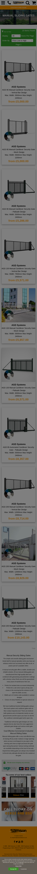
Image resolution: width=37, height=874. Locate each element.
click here (21, 862)
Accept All (13, 869)
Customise (24, 869)
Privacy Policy (18, 866)
